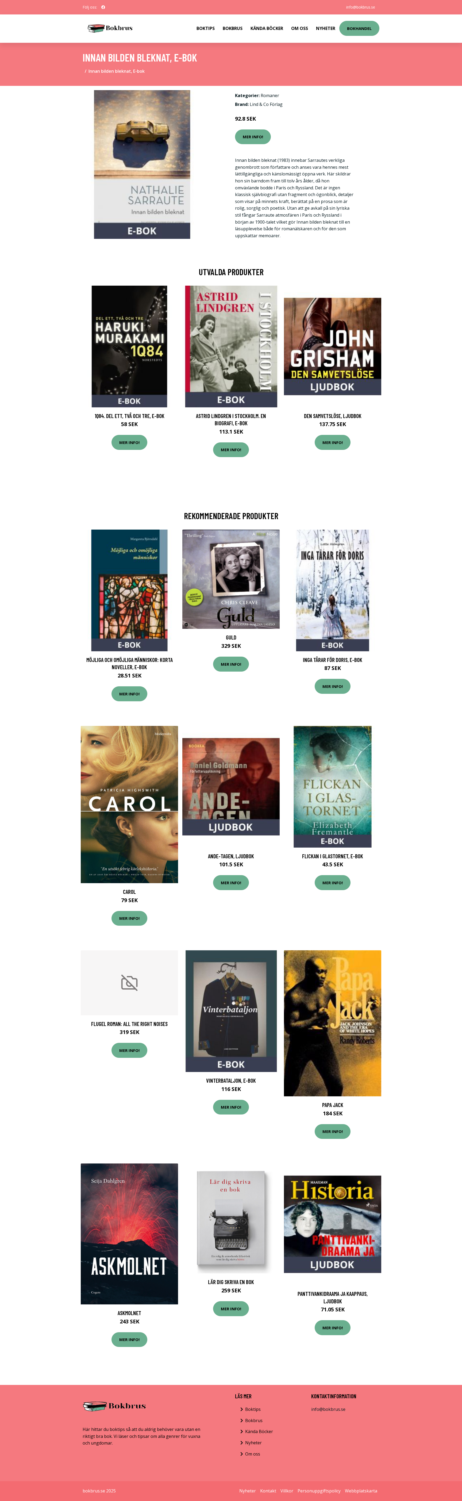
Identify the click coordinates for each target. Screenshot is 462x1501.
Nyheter (325, 28)
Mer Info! (253, 136)
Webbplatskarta (361, 1491)
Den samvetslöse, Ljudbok (332, 415)
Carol (129, 891)
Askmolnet (129, 1312)
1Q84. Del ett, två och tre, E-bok (129, 415)
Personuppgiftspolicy (319, 1491)
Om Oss (299, 28)
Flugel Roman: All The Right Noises (129, 1023)
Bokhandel (359, 28)
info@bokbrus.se (360, 7)
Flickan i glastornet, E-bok (332, 856)
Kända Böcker (267, 28)
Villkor (286, 1491)
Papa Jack (332, 1104)
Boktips (206, 28)
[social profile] (103, 7)
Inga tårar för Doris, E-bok (332, 659)
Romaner (270, 95)
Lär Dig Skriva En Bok (231, 1281)
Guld (231, 637)
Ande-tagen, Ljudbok (231, 856)
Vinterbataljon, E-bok (231, 1080)
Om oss (252, 1454)
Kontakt (268, 1491)
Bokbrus (232, 28)
